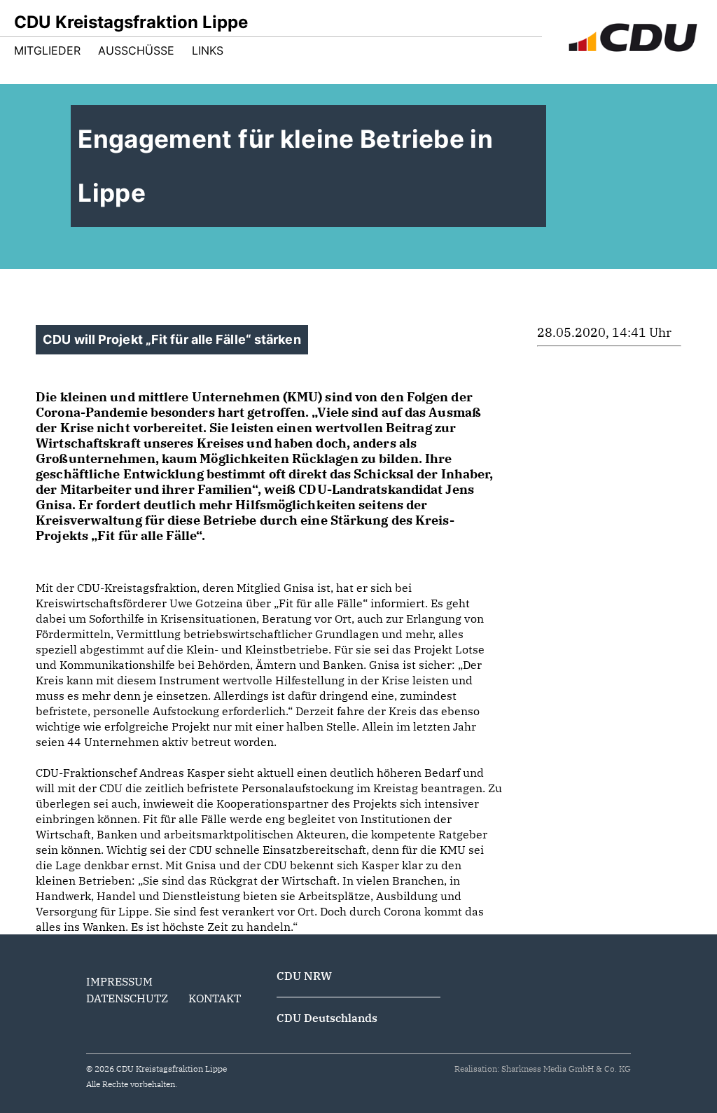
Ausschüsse (136, 50)
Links (207, 50)
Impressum (119, 981)
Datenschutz (127, 998)
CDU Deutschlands (327, 1018)
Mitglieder (47, 50)
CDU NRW (304, 976)
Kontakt (214, 998)
